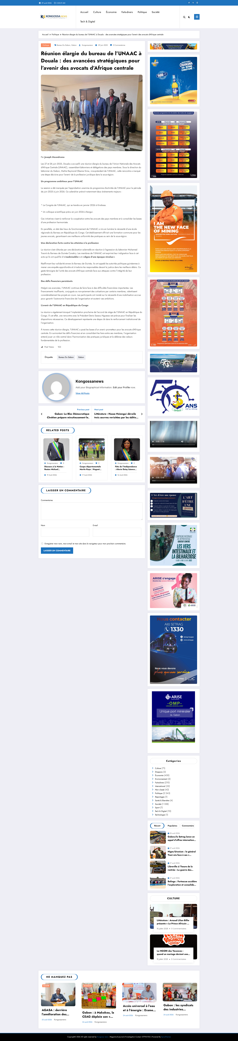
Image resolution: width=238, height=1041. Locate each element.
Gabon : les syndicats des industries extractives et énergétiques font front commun (180, 1007)
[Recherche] (184, 17)
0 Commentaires (119, 45)
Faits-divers (127, 12)
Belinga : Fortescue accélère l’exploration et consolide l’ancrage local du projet (182, 883)
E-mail (95, 525)
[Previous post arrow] (42, 414)
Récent (157, 825)
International (160, 786)
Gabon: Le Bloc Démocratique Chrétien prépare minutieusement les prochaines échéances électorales (68, 416)
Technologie (160, 814)
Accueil (84, 12)
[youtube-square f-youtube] (197, 2)
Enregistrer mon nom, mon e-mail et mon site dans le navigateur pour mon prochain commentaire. (85, 543)
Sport (157, 807)
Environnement (161, 779)
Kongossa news (102, 1037)
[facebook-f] (189, 2)
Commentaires (47, 500)
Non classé (159, 789)
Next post (98, 409)
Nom (43, 525)
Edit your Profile (121, 387)
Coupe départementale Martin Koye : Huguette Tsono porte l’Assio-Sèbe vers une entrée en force (90, 468)
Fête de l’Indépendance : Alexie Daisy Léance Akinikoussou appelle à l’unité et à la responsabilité (126, 468)
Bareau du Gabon (63, 45)
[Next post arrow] (142, 414)
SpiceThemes (166, 1037)
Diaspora (159, 771)
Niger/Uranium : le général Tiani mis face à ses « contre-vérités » (182, 853)
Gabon (73, 45)
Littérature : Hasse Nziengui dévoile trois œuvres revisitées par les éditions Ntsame (116, 416)
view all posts (82, 393)
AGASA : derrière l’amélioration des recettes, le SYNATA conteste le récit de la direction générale (57, 1012)
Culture (97, 12)
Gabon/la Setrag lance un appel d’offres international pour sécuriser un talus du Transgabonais (182, 838)
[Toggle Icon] (197, 17)
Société (155, 12)
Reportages (159, 796)
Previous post (83, 409)
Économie (111, 12)
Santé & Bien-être (162, 800)
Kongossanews (87, 45)
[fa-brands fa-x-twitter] (193, 2)
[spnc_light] (189, 17)
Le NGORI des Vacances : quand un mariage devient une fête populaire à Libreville (172, 952)
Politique (142, 12)
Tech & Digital (87, 21)
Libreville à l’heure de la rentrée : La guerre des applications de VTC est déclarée (180, 868)
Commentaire (188, 825)
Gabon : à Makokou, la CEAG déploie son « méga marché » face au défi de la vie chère (98, 1014)
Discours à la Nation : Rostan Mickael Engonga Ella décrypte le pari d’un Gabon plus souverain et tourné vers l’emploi (55, 468)
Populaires (172, 825)
